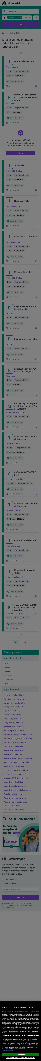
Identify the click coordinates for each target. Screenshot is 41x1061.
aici (34, 1026)
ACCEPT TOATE (20, 1055)
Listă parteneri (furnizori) (7, 1050)
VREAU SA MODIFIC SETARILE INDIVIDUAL (20, 1058)
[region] (20, 1031)
